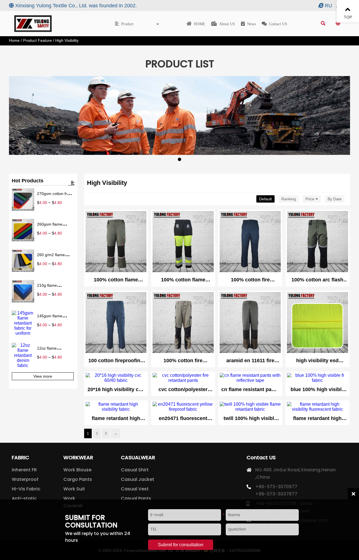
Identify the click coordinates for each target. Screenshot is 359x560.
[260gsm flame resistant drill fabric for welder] (23, 230)
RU (328, 5)
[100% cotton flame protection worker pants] (183, 242)
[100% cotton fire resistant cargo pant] (183, 323)
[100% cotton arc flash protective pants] (317, 242)
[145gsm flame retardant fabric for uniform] (23, 323)
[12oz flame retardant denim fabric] (23, 355)
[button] (17, 125)
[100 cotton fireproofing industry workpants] (116, 323)
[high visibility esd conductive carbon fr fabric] (317, 323)
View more (42, 376)
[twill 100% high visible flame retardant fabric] (250, 407)
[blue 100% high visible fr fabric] (317, 378)
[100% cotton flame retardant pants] (116, 242)
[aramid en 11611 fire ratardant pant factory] (250, 323)
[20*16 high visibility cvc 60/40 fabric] (116, 378)
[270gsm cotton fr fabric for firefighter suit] (23, 200)
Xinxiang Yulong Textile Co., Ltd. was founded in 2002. (76, 5)
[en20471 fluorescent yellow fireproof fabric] (183, 407)
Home (14, 40)
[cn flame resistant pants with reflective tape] (250, 378)
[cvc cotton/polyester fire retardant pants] (183, 378)
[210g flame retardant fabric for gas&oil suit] (23, 292)
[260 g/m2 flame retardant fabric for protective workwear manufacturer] (23, 261)
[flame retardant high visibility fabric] (116, 407)
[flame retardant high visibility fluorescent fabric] (317, 407)
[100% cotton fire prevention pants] (250, 242)
